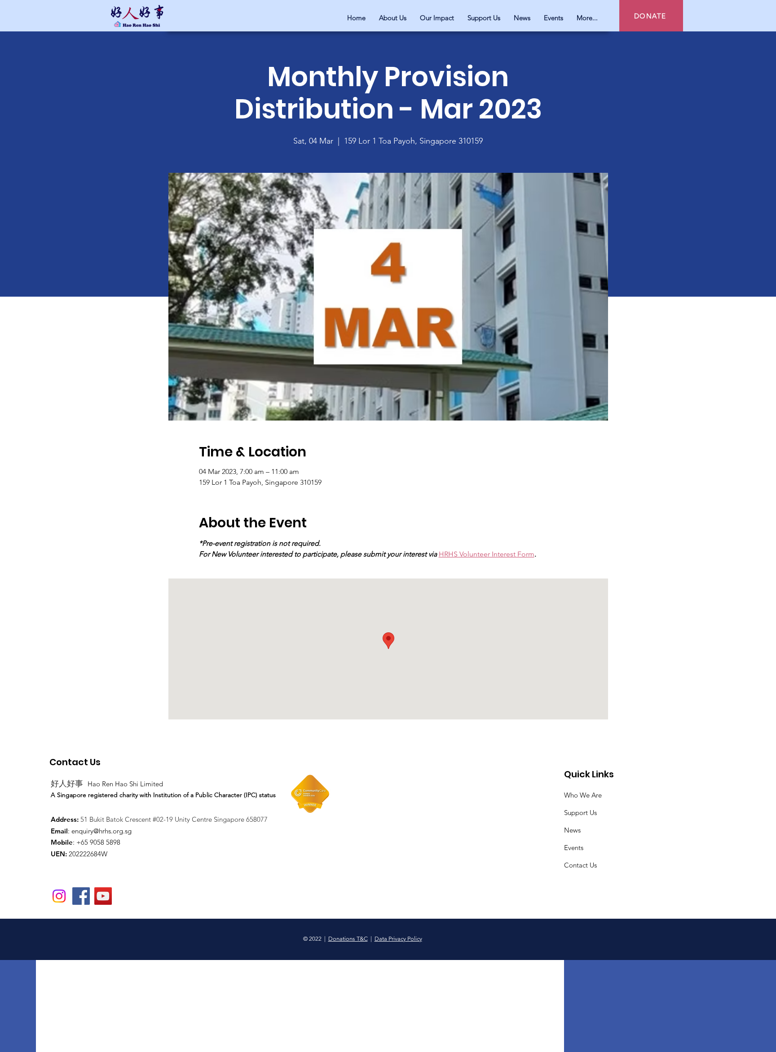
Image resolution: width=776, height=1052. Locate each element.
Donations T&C (348, 938)
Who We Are (583, 795)
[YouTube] (103, 896)
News (572, 830)
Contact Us (580, 865)
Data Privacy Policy (398, 938)
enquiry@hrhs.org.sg (101, 831)
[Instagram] (59, 896)
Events (573, 847)
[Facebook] (81, 896)
